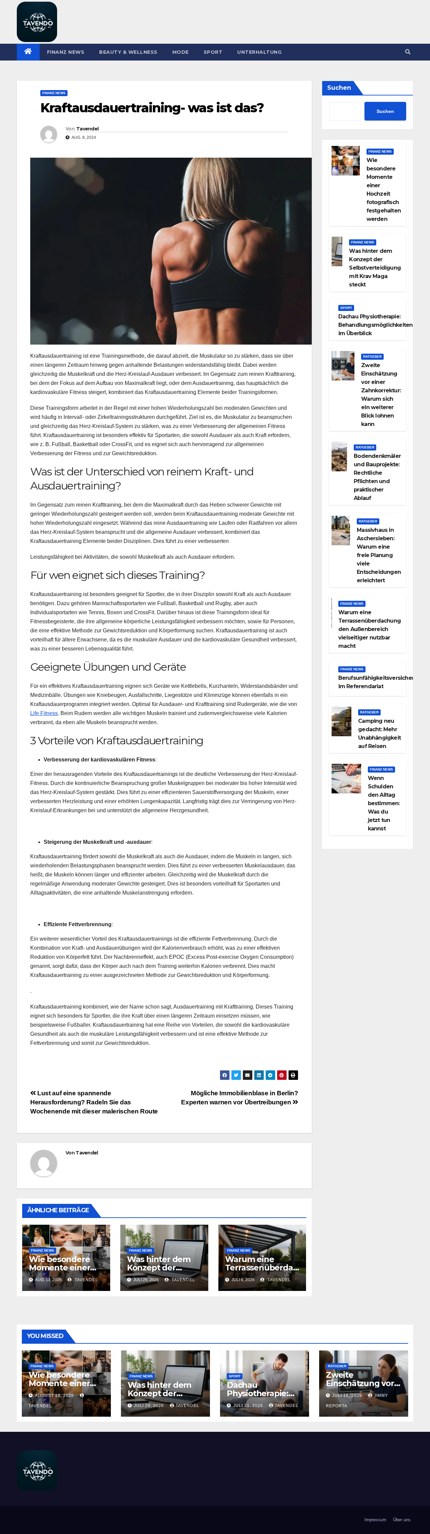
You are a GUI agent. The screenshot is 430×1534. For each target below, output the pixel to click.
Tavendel (87, 129)
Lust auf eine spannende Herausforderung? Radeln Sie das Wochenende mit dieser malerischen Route (94, 1102)
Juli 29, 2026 (149, 1405)
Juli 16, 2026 (347, 1395)
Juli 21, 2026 (248, 1405)
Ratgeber (372, 356)
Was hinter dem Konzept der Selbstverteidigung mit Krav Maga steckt (375, 268)
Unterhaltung (259, 52)
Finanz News (66, 52)
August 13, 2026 (55, 1395)
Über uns (402, 1519)
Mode (180, 52)
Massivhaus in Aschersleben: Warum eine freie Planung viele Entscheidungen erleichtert (379, 555)
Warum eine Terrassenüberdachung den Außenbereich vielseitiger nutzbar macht (369, 629)
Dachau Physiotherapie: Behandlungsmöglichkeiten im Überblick (375, 325)
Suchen (339, 87)
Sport (213, 52)
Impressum (375, 1519)
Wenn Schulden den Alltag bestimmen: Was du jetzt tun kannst (384, 803)
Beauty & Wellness (128, 52)
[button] (408, 52)
